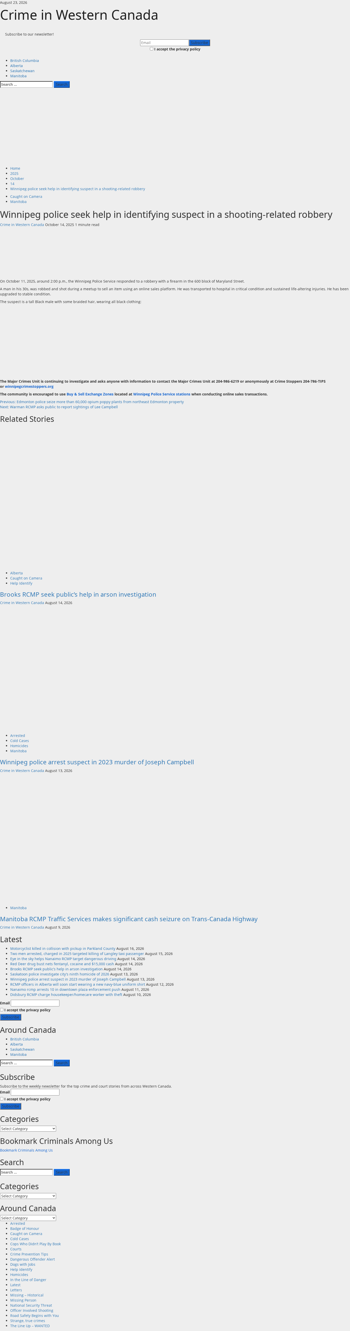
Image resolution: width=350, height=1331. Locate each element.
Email (5, 1003)
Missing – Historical (27, 1295)
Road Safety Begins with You (34, 1315)
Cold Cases (19, 740)
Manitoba (18, 75)
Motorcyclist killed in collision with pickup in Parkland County (62, 948)
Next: (59, 406)
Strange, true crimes (27, 1320)
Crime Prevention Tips (29, 1254)
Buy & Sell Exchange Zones (90, 394)
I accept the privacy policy (176, 49)
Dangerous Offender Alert (32, 1259)
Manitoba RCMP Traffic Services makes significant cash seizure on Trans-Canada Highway (129, 919)
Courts (16, 1249)
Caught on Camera (26, 196)
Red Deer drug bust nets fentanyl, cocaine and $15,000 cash (62, 963)
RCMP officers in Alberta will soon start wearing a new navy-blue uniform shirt (77, 984)
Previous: (93, 401)
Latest (15, 1284)
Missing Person (23, 1300)
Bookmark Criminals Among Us (26, 1150)
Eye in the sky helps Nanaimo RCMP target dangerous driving (63, 958)
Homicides (19, 745)
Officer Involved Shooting (31, 1310)
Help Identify (21, 583)
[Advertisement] (175, 127)
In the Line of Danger (28, 1279)
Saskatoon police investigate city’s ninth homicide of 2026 (59, 974)
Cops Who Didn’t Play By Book (35, 1243)
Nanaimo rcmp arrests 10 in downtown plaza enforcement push (65, 989)
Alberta (16, 65)
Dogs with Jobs (22, 1264)
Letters (16, 1289)
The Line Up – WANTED (30, 1325)
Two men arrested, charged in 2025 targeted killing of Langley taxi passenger (77, 953)
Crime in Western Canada (79, 14)
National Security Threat (31, 1305)
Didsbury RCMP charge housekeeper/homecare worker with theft (66, 994)
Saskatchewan (22, 70)
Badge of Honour (24, 1228)
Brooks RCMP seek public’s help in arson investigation (78, 594)
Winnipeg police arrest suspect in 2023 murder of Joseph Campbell (97, 762)
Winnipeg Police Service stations (161, 394)
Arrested (17, 735)
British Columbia (24, 60)
